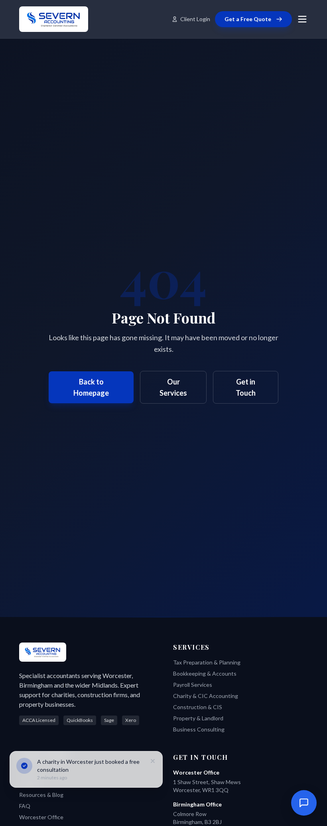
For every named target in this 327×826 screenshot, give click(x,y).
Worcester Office (41, 817)
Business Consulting (199, 729)
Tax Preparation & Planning (206, 662)
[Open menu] (302, 19)
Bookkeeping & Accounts (204, 673)
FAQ (24, 805)
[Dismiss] (153, 761)
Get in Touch (246, 387)
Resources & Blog (41, 794)
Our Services (173, 387)
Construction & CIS (197, 707)
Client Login (195, 19)
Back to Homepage (91, 387)
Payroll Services (192, 684)
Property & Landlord (198, 718)
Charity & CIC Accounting (205, 695)
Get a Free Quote (248, 19)
